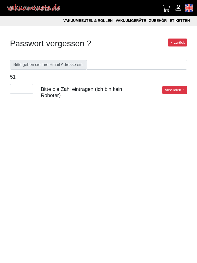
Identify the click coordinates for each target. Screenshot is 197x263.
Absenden (173, 90)
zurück (179, 42)
